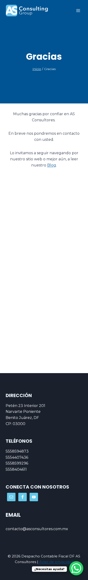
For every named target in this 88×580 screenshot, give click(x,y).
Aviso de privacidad (55, 562)
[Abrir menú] (78, 10)
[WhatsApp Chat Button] (76, 568)
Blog (51, 165)
